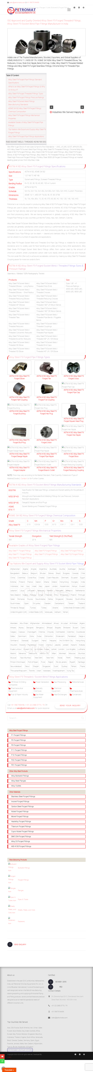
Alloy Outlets (16, 786)
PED (60, 987)
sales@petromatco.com (17, 2)
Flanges (21, 890)
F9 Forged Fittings (18, 745)
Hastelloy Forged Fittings (21, 821)
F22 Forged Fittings (19, 760)
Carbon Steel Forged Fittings (22, 806)
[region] (67, 92)
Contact (24, 478)
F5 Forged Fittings (18, 740)
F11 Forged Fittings (19, 750)
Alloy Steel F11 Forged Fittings (20, 554)
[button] (51, 107)
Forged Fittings (23, 880)
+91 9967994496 (17, 705)
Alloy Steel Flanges (18, 781)
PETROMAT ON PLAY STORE (20, 1050)
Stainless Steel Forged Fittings (23, 796)
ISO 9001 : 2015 (60, 982)
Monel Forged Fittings (20, 816)
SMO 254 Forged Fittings (21, 836)
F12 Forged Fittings (19, 755)
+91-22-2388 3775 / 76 (35, 705)
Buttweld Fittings (24, 868)
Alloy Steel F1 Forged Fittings (20, 551)
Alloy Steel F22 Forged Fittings (72, 554)
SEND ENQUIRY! (20, 945)
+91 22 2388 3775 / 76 (59, 1006)
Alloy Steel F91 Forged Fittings (20, 558)
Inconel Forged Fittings (20, 801)
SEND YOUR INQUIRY (70, 706)
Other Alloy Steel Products (18, 771)
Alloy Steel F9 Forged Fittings (72, 551)
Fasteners (21, 921)
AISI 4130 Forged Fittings (21, 846)
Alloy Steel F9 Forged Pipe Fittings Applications (26, 136)
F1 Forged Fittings (18, 735)
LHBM (9, 1057)
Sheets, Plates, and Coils (26, 910)
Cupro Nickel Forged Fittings (22, 831)
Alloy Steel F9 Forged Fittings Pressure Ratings (26, 97)
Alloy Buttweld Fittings (20, 776)
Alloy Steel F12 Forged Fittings (46, 554)
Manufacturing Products (18, 860)
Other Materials (14, 792)
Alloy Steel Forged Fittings (18, 730)
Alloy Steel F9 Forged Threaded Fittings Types (25, 94)
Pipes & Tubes (23, 899)
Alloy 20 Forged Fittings (20, 841)
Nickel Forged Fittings (20, 811)
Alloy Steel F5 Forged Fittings (46, 551)
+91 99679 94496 (33, 2)
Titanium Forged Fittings (21, 826)
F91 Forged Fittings (19, 765)
